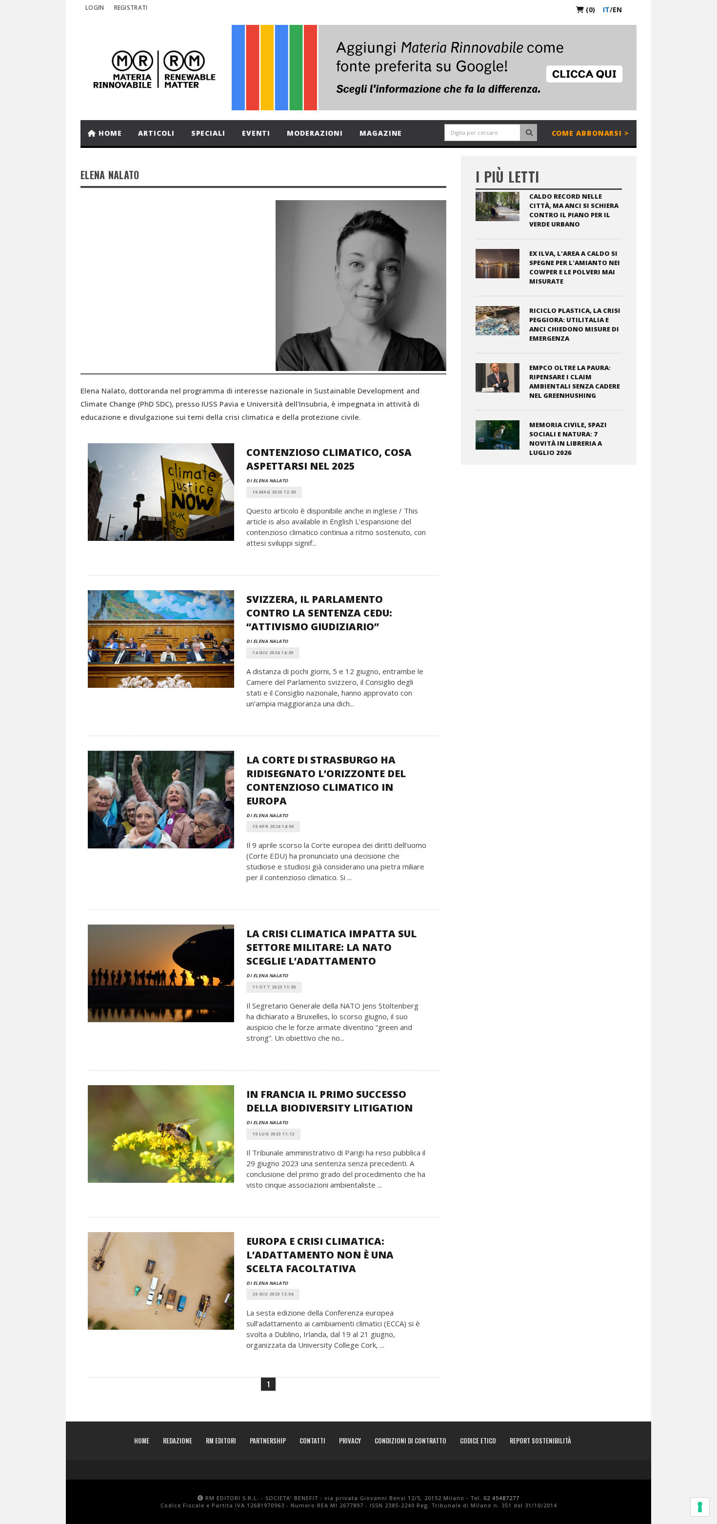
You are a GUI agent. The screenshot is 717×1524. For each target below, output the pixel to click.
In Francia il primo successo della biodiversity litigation (329, 1101)
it (606, 9)
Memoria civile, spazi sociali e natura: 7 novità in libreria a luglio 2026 (568, 438)
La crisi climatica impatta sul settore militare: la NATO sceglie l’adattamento (331, 947)
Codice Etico (478, 1440)
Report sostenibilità (540, 1440)
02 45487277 (501, 1498)
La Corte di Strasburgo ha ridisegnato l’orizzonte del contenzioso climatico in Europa (326, 780)
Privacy (350, 1440)
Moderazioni (315, 133)
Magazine (380, 133)
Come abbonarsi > (590, 133)
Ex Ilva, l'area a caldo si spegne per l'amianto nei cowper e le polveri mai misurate (574, 267)
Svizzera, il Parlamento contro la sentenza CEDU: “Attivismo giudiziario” (319, 613)
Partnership (268, 1440)
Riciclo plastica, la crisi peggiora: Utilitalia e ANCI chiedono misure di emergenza (574, 324)
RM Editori (221, 1440)
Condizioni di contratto (410, 1440)
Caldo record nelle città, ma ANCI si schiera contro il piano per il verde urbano (573, 210)
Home (109, 133)
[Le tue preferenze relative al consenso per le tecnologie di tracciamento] (700, 1507)
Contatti (312, 1440)
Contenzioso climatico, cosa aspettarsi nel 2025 (329, 459)
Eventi (256, 133)
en (617, 9)
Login (94, 7)
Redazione (177, 1440)
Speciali (208, 133)
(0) (589, 9)
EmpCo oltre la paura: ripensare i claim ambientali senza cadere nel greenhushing (574, 381)
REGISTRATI (131, 7)
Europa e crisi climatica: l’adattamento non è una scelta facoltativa (320, 1255)
